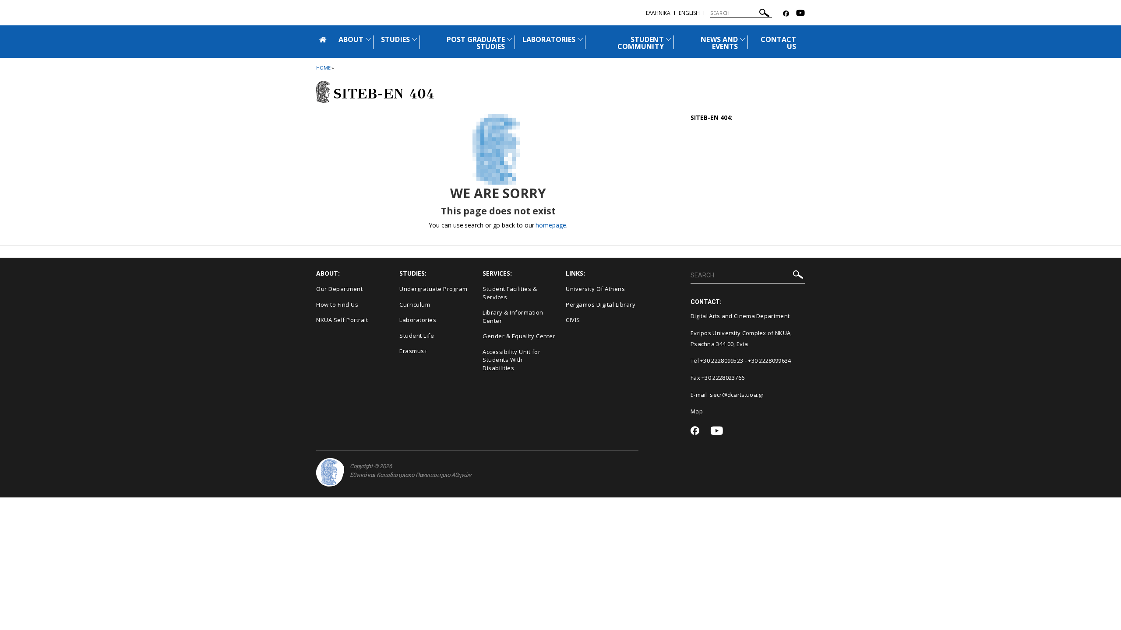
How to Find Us (337, 304)
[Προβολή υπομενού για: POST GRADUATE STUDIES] (510, 39)
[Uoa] (330, 472)
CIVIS (573, 320)
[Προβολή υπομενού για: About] (368, 39)
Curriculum (414, 304)
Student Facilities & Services (510, 293)
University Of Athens (595, 289)
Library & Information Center (513, 316)
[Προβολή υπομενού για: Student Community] (668, 39)
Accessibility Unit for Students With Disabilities (511, 360)
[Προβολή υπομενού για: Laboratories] (580, 39)
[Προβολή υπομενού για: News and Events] (742, 39)
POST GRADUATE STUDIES (476, 43)
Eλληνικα (658, 13)
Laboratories (417, 320)
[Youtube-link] (800, 14)
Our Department (339, 289)
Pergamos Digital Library (600, 304)
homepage (551, 225)
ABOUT (350, 39)
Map (697, 411)
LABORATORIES (548, 39)
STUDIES (395, 39)
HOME (323, 67)
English (689, 13)
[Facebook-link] (786, 14)
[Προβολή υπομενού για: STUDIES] (414, 39)
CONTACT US (778, 43)
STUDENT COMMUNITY (640, 43)
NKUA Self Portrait (342, 320)
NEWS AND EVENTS (719, 43)
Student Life (416, 336)
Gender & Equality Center (519, 336)
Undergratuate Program (433, 289)
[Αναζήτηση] (764, 14)
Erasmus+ (413, 351)
